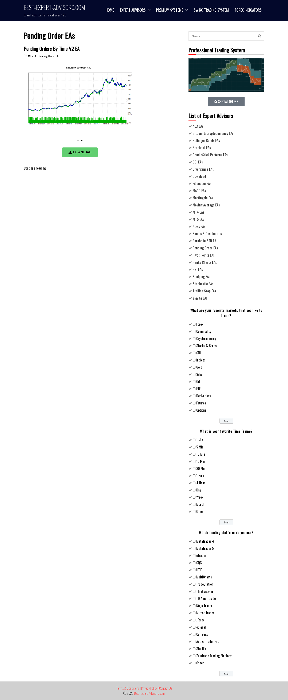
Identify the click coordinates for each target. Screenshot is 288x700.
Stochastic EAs (203, 283)
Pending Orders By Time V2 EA (52, 48)
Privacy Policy (149, 688)
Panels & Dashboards (207, 233)
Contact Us (165, 688)
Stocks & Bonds (206, 345)
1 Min (199, 439)
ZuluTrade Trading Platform (214, 655)
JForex (200, 619)
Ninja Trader (204, 605)
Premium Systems (169, 10)
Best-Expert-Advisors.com (54, 7)
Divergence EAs (203, 169)
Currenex (202, 634)
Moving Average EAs (206, 204)
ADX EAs (198, 126)
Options (201, 410)
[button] (32, 100)
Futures (201, 403)
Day (198, 490)
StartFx (201, 648)
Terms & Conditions (127, 688)
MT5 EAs (33, 56)
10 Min (200, 454)
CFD (198, 352)
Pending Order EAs (49, 56)
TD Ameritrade (206, 598)
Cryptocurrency (206, 338)
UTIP (199, 569)
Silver (200, 374)
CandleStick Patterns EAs (210, 154)
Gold (199, 367)
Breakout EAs (202, 147)
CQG (199, 562)
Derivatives (203, 395)
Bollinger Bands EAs (206, 140)
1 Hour (200, 475)
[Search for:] (222, 35)
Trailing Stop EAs (204, 290)
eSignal (201, 627)
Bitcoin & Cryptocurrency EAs (213, 133)
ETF (198, 388)
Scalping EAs (201, 276)
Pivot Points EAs (204, 255)
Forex (199, 324)
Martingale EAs (203, 197)
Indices (201, 360)
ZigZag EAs (200, 298)
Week (199, 497)
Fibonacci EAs (202, 183)
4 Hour (200, 482)
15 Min (200, 461)
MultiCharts (204, 577)
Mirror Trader (205, 612)
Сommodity (203, 331)
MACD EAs (199, 190)
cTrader (201, 555)
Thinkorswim (204, 591)
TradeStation (204, 584)
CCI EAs (198, 162)
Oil (198, 381)
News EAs (199, 226)
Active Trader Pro (207, 641)
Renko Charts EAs (205, 262)
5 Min (199, 447)
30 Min (200, 468)
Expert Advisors (133, 10)
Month (200, 504)
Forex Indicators (248, 10)
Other (200, 511)
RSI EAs (198, 269)
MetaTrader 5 (205, 548)
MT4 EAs (198, 212)
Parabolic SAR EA (204, 240)
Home (110, 10)
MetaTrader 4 (205, 541)
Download (199, 176)
